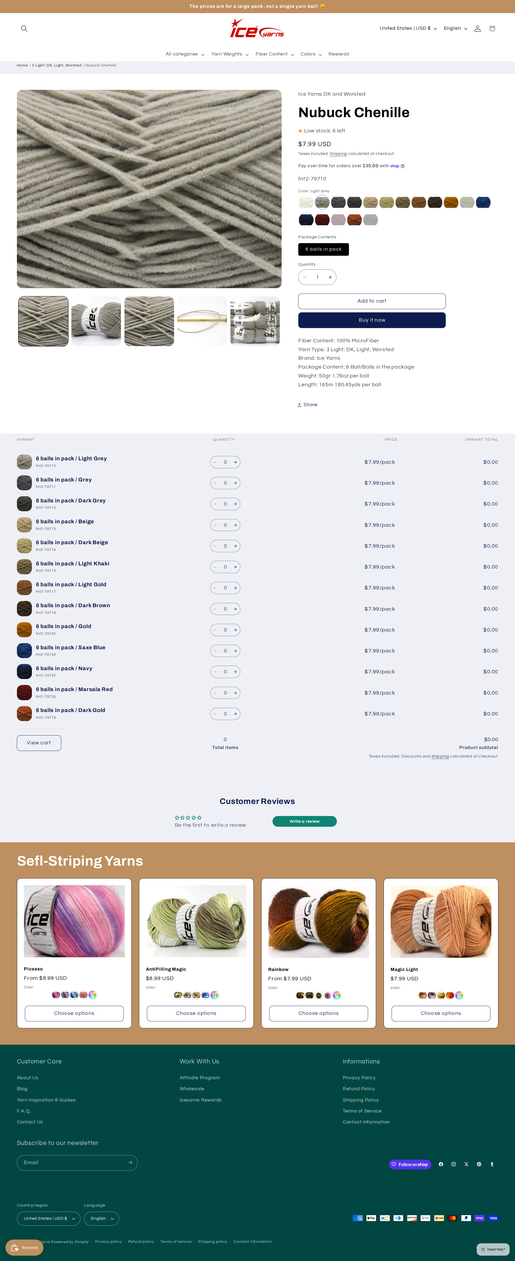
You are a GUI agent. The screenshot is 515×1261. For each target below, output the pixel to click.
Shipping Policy (361, 1100)
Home (22, 65)
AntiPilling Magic (166, 969)
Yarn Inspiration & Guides (46, 1100)
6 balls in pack (324, 249)
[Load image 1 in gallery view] (43, 321)
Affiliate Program (200, 1077)
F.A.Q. (24, 1111)
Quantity (307, 264)
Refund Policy (359, 1089)
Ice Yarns (41, 1242)
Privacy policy (108, 1242)
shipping (440, 756)
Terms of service (176, 1242)
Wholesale (192, 1089)
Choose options (74, 1013)
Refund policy (141, 1242)
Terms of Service (362, 1111)
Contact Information (366, 1122)
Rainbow (278, 969)
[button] (24, 28)
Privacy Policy (359, 1077)
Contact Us (30, 1122)
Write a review (305, 821)
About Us (28, 1077)
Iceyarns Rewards (201, 1100)
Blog (22, 1089)
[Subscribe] (130, 1162)
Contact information (253, 1242)
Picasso (33, 969)
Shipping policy (212, 1242)
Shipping (338, 154)
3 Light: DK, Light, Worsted (56, 65)
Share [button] (311, 404)
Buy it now (372, 320)
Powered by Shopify (70, 1242)
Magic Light (404, 969)
